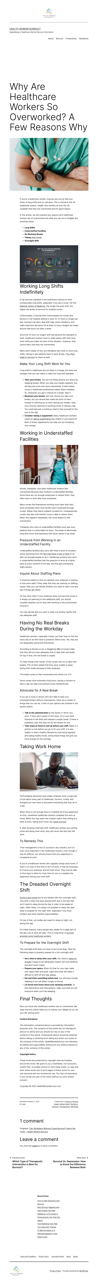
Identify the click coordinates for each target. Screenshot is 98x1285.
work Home (36, 237)
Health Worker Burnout (25, 29)
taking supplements (42, 419)
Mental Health (65, 1104)
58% (59, 649)
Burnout (59, 38)
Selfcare (55, 1107)
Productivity (71, 38)
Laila (23, 1104)
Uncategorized (64, 1107)
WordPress (83, 1271)
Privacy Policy (55, 1271)
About (51, 38)
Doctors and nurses (28, 898)
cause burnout (59, 822)
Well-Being (74, 1107)
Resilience (83, 38)
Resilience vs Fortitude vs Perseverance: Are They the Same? (48, 1217)
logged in (36, 1146)
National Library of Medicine (32, 306)
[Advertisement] (49, 64)
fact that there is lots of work (56, 554)
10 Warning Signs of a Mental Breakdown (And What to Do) (47, 1233)
